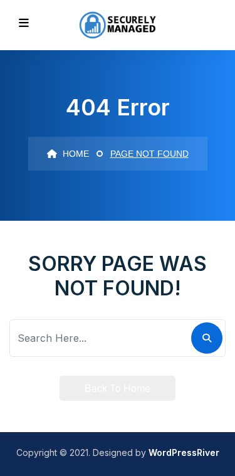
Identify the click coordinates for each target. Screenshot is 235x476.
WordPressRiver (184, 452)
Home (74, 154)
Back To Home (117, 388)
